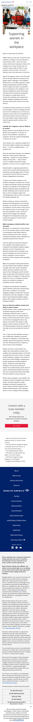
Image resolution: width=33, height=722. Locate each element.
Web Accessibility (16, 506)
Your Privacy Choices (16, 540)
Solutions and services (16, 480)
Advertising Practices (16, 535)
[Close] (31, 707)
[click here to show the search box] (27, 2)
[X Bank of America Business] (16, 548)
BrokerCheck (16, 530)
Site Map (16, 496)
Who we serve (16, 475)
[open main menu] (30, 2)
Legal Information (16, 510)
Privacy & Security (16, 501)
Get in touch (16, 426)
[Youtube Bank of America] (21, 548)
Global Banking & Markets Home (16, 520)
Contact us (16, 485)
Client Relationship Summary (13, 628)
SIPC (20, 592)
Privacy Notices (18, 720)
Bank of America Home (16, 515)
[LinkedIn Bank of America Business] (12, 548)
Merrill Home (16, 525)
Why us (16, 471)
